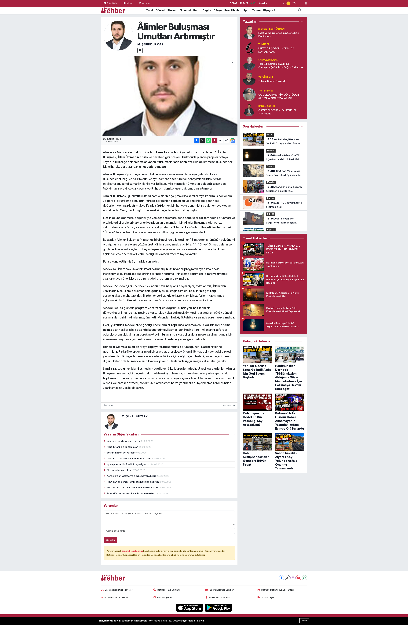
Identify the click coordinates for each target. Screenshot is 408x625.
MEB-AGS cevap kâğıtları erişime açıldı (285, 204)
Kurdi (196, 10)
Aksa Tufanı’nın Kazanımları (123, 447)
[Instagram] (293, 577)
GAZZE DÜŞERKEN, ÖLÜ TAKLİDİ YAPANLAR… (277, 112)
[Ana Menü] (305, 10)
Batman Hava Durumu (168, 590)
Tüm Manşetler (164, 597)
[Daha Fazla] (214, 140)
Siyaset (172, 10)
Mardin (271, 182)
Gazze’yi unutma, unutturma (124, 441)
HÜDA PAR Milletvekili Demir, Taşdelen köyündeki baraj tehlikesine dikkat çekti (285, 173)
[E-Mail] (140, 50)
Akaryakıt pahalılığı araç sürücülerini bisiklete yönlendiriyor (284, 189)
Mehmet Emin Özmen (271, 29)
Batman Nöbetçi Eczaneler (118, 590)
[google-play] (218, 607)
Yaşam (256, 10)
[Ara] (300, 10)
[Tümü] (302, 21)
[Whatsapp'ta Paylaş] (208, 140)
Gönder (110, 540)
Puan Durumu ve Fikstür (116, 597)
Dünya (218, 10)
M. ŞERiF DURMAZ (150, 44)
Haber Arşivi (268, 597)
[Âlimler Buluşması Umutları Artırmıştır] (169, 96)
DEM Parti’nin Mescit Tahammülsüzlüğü (130, 458)
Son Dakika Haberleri (219, 597)
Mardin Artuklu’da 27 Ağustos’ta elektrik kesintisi (282, 157)
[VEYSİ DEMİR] (249, 79)
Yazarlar (146, 3)
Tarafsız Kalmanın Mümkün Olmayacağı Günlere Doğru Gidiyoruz (280, 66)
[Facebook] (281, 577)
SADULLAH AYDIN (268, 60)
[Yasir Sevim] (249, 94)
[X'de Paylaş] (202, 140)
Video (130, 3)
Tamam (304, 620)
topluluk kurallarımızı (132, 551)
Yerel (149, 10)
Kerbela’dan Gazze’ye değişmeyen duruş (131, 476)
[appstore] (190, 607)
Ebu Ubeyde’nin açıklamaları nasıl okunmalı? (133, 487)
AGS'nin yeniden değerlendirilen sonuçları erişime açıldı (281, 221)
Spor (246, 10)
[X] (287, 577)
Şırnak (270, 166)
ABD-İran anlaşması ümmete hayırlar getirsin (133, 482)
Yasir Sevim (265, 91)
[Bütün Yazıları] (233, 434)
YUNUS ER (264, 44)
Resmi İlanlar (232, 10)
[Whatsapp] (304, 577)
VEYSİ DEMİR (265, 77)
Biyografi (269, 10)
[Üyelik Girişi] (304, 3)
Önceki (110, 405)
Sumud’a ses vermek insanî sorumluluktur (131, 493)
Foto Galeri (112, 3)
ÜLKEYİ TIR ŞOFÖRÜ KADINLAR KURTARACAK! (276, 50)
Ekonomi (185, 10)
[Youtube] (298, 577)
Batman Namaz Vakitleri (222, 590)
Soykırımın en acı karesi (120, 452)
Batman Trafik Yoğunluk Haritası (277, 590)
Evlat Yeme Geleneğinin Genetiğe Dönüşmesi (278, 35)
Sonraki (228, 405)
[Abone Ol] (232, 140)
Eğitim (270, 198)
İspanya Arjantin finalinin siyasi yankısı (129, 464)
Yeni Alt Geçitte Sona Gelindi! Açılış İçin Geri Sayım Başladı (283, 142)
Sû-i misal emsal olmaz (120, 470)
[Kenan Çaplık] (249, 110)
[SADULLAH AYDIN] (249, 63)
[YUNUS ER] (249, 48)
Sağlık (207, 10)
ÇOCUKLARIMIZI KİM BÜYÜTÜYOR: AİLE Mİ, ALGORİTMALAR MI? (278, 97)
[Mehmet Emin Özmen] (249, 32)
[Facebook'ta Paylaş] (196, 140)
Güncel (160, 10)
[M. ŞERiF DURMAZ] (118, 35)
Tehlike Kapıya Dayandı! (272, 81)
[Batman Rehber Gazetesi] (113, 10)
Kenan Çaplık (266, 106)
